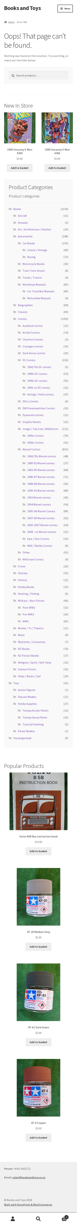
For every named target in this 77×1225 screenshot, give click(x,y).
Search (38, 1219)
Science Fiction (27, 669)
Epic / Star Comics (38, 538)
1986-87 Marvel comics (41, 477)
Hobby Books (26, 587)
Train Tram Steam (34, 270)
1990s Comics (35, 435)
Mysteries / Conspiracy (31, 642)
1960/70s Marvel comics (41, 456)
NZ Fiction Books (28, 655)
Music (21, 635)
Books (17, 209)
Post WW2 (29, 607)
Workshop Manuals (34, 284)
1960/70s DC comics (39, 367)
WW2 (26, 621)
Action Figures (26, 690)
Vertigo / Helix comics (40, 394)
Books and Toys (22, 8)
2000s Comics (35, 442)
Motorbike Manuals (39, 298)
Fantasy (22, 573)
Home (11, 22)
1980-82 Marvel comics (41, 463)
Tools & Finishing (33, 724)
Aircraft (22, 215)
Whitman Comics (33, 559)
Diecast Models (27, 697)
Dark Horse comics (34, 353)
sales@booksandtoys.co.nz (28, 1177)
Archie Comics (31, 332)
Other (26, 552)
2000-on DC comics (38, 387)
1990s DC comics (37, 380)
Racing (31, 257)
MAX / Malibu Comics (39, 545)
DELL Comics (30, 401)
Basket (59, 1215)
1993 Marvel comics (39, 497)
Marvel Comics (31, 449)
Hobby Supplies (27, 703)
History (22, 580)
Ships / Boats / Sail (29, 676)
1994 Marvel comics (39, 504)
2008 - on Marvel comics (41, 532)
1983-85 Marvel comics (41, 470)
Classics (23, 312)
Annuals (23, 222)
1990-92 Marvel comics (41, 490)
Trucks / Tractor (32, 277)
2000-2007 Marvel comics (42, 525)
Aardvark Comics (33, 325)
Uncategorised (22, 738)
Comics (22, 319)
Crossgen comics (33, 346)
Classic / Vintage (37, 250)
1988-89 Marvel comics (41, 484)
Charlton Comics (33, 339)
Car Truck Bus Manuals (40, 291)
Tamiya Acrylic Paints (36, 710)
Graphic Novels (32, 422)
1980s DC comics (37, 374)
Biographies (25, 305)
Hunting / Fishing (28, 593)
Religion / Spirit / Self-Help (34, 662)
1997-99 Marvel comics (41, 518)
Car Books (29, 243)
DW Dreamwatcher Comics (39, 408)
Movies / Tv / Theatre (31, 628)
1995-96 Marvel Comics (41, 511)
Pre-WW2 (28, 614)
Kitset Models (26, 731)
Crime (21, 566)
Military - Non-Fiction (31, 600)
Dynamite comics (33, 415)
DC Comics (29, 360)
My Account (13, 1219)
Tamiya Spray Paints (35, 717)
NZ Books (24, 649)
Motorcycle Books (34, 264)
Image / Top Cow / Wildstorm (40, 429)
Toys (16, 683)
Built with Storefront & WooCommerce (28, 1204)
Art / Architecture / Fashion (34, 229)
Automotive (25, 236)
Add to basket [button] (19, 168)
